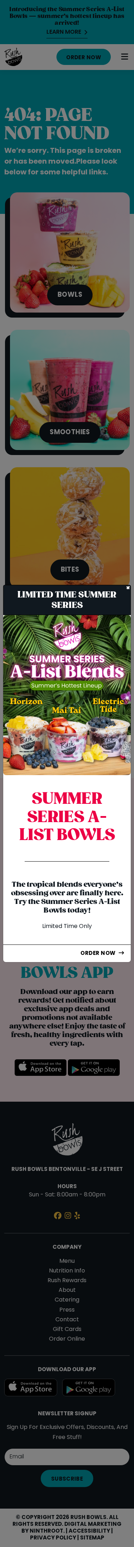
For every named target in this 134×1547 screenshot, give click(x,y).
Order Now (97, 953)
